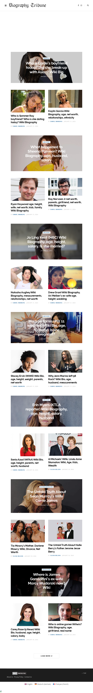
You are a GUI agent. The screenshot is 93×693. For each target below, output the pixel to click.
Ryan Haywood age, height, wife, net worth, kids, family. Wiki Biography (27, 207)
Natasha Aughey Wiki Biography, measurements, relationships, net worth (26, 295)
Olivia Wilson (55, 469)
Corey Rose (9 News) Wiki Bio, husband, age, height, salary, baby (25, 632)
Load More (46, 656)
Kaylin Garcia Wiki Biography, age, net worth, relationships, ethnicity (63, 114)
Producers (46, 569)
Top (84, 673)
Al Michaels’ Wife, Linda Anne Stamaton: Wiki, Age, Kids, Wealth (65, 462)
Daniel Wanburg (19, 126)
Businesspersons (46, 487)
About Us (10, 677)
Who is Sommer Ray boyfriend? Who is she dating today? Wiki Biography (27, 119)
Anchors (46, 142)
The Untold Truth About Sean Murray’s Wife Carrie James (46, 496)
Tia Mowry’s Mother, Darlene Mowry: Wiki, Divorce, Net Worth (27, 549)
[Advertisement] (46, 28)
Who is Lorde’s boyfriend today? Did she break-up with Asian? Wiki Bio (46, 67)
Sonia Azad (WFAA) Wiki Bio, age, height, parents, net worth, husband (27, 462)
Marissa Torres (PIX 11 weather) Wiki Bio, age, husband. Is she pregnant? (46, 327)
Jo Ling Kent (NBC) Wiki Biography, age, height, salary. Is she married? (46, 241)
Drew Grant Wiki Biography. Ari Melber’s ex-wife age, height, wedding (64, 295)
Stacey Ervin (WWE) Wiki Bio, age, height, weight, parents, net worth (27, 379)
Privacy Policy (18, 677)
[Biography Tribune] (27, 5)
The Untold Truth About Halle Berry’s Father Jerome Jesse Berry (65, 548)
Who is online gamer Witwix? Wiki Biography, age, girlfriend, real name (65, 627)
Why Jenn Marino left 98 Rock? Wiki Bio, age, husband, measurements (62, 379)
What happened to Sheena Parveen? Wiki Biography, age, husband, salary (46, 153)
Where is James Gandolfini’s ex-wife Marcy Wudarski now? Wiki (46, 581)
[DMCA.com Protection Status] (19, 674)
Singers (46, 58)
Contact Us (28, 677)
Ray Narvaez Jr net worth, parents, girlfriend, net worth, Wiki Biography (65, 202)
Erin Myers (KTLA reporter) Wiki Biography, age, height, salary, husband (46, 411)
